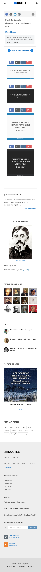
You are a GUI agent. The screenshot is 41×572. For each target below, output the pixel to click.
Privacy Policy (21, 566)
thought (13, 434)
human (14, 430)
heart (6, 434)
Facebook (8, 480)
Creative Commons (20, 260)
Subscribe (32, 527)
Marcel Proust (10, 32)
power (7, 430)
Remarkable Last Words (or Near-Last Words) (20, 515)
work (26, 430)
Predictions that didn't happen (21, 330)
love (11, 427)
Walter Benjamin (31, 208)
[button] (36, 2)
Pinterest (8, 489)
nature (17, 427)
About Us (31, 566)
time (24, 427)
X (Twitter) (8, 486)
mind (20, 430)
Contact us (7, 467)
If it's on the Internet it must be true (23, 339)
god (29, 427)
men (20, 434)
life (6, 427)
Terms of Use (10, 566)
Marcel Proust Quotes (20, 50)
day (26, 434)
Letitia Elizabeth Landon (20, 404)
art (32, 430)
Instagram (8, 483)
